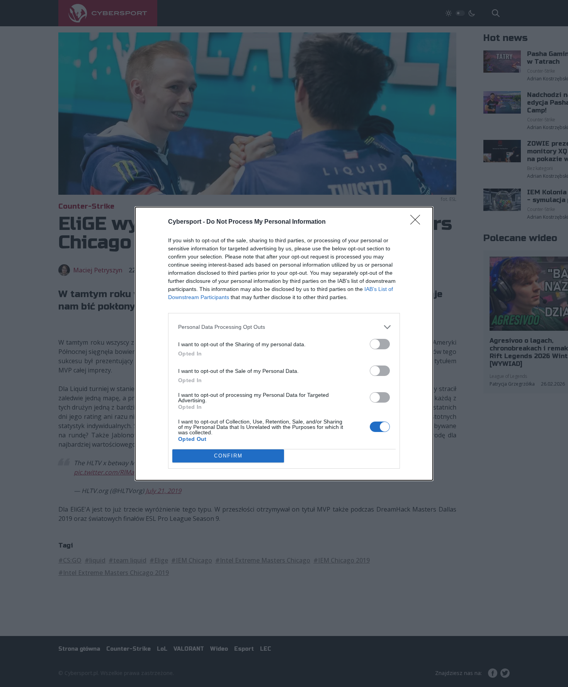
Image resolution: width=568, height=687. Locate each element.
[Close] (417, 222)
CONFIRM (228, 456)
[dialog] (284, 343)
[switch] (380, 344)
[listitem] (284, 327)
